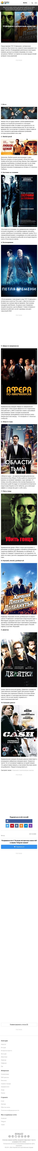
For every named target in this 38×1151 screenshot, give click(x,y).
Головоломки (5, 1074)
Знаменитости (5, 1086)
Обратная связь (5, 1107)
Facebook (3, 1118)
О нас (2, 1101)
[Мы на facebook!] (9, 1136)
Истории (3, 1047)
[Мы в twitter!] (16, 1136)
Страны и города (6, 1083)
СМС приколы (5, 1077)
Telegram (3, 1121)
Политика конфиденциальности (10, 1110)
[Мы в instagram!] (19, 1136)
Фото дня (3, 1054)
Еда (2, 1066)
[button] (19, 821)
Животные (4, 1057)
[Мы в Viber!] (25, 1136)
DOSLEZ (19, 1134)
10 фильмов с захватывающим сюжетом (23, 770)
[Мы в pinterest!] (22, 1136)
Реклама (3, 1104)
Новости (3, 1044)
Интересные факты (6, 1050)
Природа (3, 1060)
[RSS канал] (28, 1136)
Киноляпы (4, 1080)
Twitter (3, 1124)
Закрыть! (29, 10)
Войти (25, 2)
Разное (3, 1093)
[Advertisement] (19, 81)
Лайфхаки (4, 1063)
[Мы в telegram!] (13, 1136)
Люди (2, 1090)
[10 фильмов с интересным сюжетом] (30, 826)
